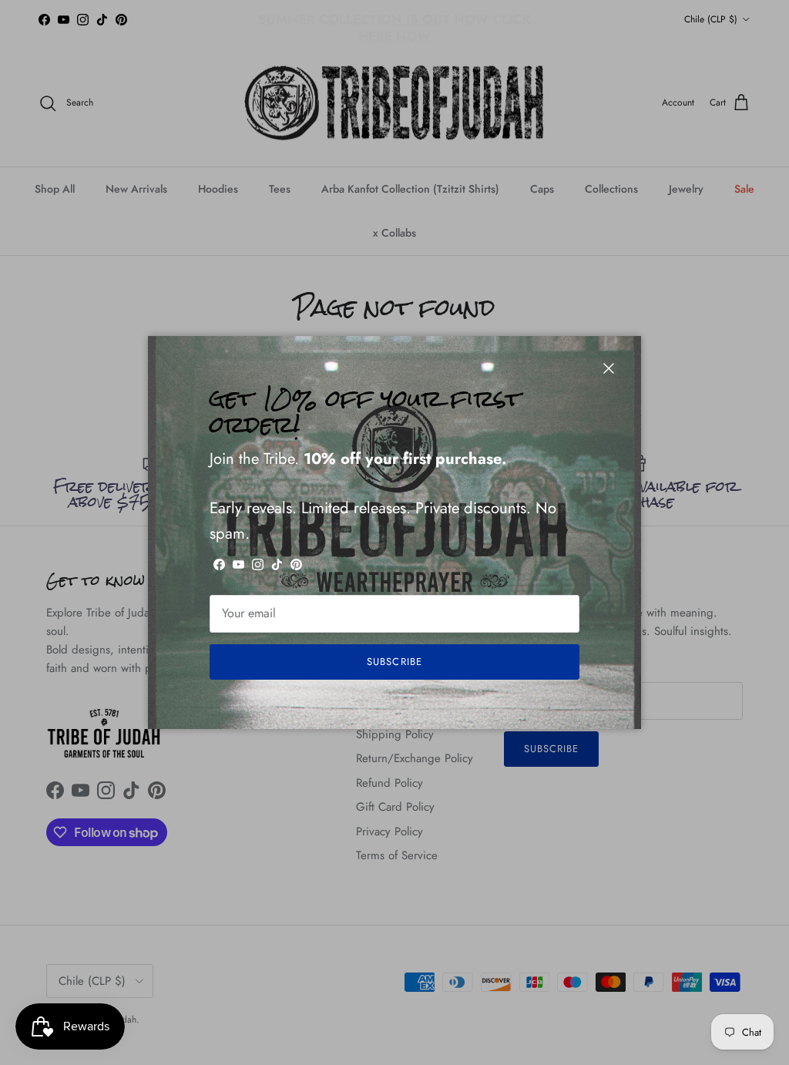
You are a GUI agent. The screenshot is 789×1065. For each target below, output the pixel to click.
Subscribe (394, 661)
